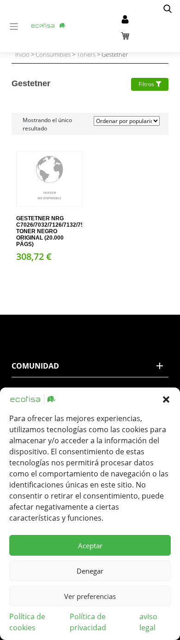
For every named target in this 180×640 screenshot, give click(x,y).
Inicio (22, 54)
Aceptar (90, 545)
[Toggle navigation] (14, 26)
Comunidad (35, 366)
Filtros (147, 84)
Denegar (90, 570)
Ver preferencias (90, 596)
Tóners (86, 54)
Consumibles (53, 54)
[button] (166, 399)
